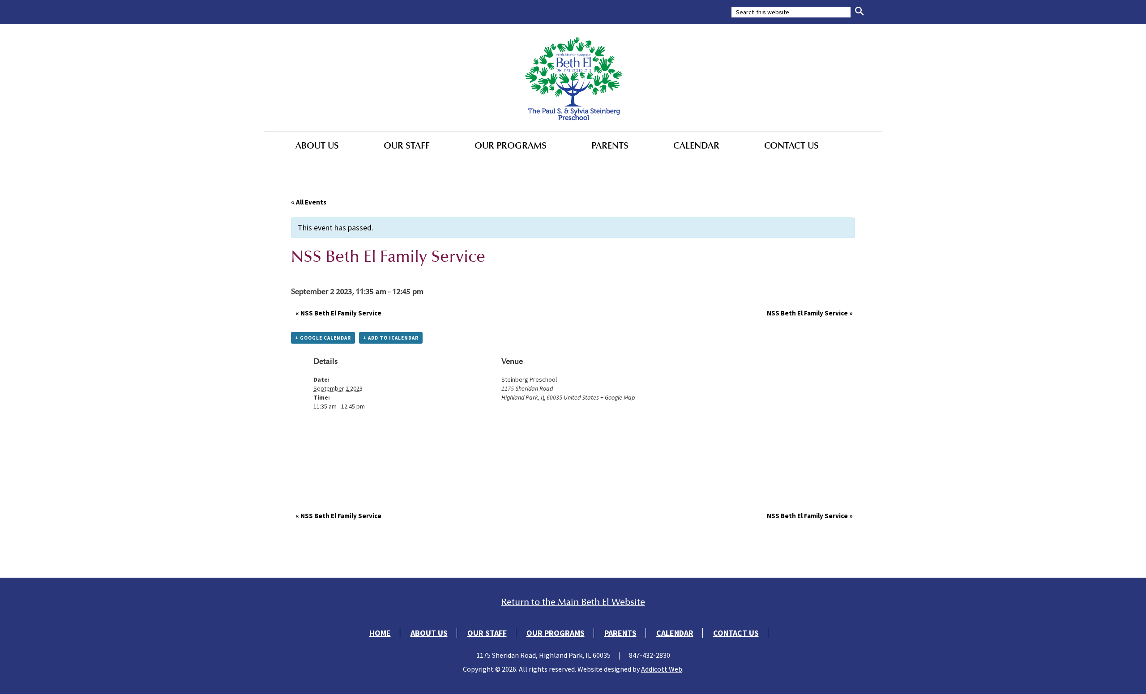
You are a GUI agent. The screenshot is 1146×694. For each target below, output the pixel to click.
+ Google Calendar (323, 338)
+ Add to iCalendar (391, 338)
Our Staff (407, 145)
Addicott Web (661, 668)
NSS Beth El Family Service (338, 313)
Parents (610, 145)
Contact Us (791, 145)
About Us (317, 145)
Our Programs (511, 145)
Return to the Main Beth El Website (573, 602)
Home (380, 633)
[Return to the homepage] (572, 78)
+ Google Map (617, 397)
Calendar (696, 145)
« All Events (308, 202)
